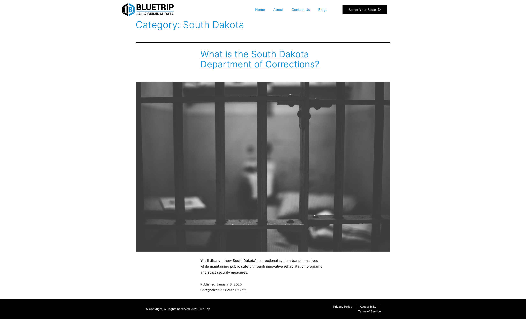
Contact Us (301, 10)
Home (260, 10)
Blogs (322, 10)
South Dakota (236, 290)
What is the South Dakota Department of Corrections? (259, 59)
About (278, 10)
